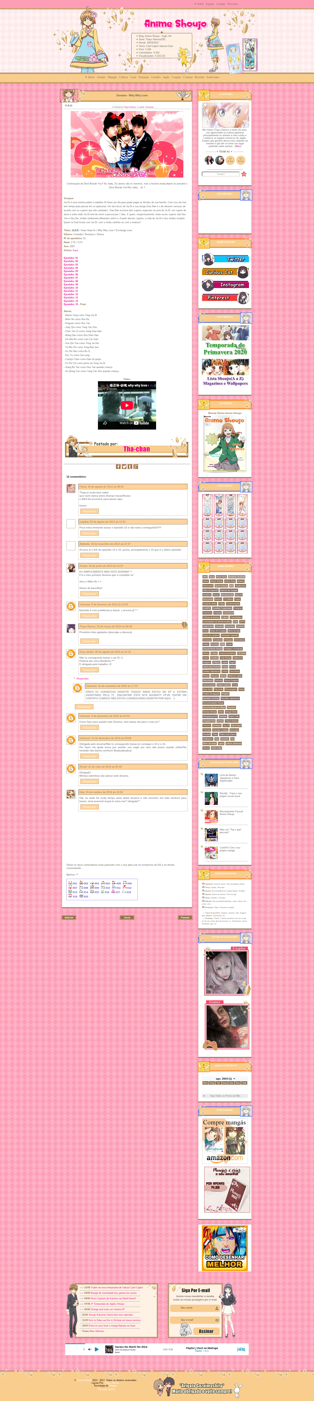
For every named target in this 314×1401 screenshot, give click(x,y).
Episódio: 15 (71, 304)
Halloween (237, 658)
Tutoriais (207, 730)
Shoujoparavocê (210, 716)
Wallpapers (208, 739)
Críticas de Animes (211, 617)
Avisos (216, 595)
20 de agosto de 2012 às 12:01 (108, 521)
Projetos (225, 694)
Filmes (206, 653)
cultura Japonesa (233, 743)
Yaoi (217, 739)
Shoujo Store (231, 712)
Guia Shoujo (225, 658)
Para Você (207, 689)
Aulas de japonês (210, 590)
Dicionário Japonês (229, 635)
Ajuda (211, 577)
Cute (235, 622)
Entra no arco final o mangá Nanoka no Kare (112, 1325)
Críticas (123, 77)
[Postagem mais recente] (69, 919)
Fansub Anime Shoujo (212, 649)
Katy (82, 792)
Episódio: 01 (71, 258)
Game (205, 658)
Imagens (207, 662)
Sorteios (223, 716)
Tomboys (217, 725)
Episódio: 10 (71, 287)
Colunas (188, 77)
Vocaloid (206, 734)
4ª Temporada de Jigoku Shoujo (107, 1304)
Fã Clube (241, 653)
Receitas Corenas (211, 698)
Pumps (84, 565)
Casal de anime (210, 604)
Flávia (83, 486)
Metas (223, 676)
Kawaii (232, 667)
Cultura (225, 617)
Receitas (199, 77)
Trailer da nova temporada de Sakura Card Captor (117, 1287)
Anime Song (230, 581)
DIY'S (242, 622)
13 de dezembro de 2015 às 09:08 (111, 738)
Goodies (156, 77)
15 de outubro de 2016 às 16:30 (104, 792)
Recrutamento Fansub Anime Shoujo (231, 813)
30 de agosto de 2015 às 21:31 (113, 651)
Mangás (112, 77)
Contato (220, 3)
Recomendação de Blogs (214, 707)
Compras (238, 608)
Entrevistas (213, 77)
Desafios (219, 626)
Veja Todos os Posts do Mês (225, 1095)
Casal (133, 77)
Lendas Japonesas (211, 671)
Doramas (143, 77)
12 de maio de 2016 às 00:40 (105, 766)
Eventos (214, 644)
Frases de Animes (227, 653)
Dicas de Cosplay (218, 631)
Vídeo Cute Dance (228, 734)
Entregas (228, 640)
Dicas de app (234, 631)
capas (221, 743)
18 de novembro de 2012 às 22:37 (111, 543)
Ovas (234, 685)
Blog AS (238, 595)
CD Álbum (228, 599)
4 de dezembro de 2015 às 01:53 (110, 715)
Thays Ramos (129, 107)
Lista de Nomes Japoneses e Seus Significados (229, 778)
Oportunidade (209, 685)
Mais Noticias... (98, 1331)
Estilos (206, 644)
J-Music (216, 662)
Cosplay (176, 77)
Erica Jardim (87, 651)
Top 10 (226, 725)
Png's (241, 689)
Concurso (207, 613)
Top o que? (236, 725)
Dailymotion (208, 626)
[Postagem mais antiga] (185, 919)
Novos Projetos (231, 680)
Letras (225, 671)
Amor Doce (221, 577)
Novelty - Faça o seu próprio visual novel (231, 795)
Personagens (231, 689)
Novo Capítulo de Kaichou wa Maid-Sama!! (113, 1298)
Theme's (207, 725)
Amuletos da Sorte (237, 577)
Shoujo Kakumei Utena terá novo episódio (111, 1314)
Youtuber (225, 739)
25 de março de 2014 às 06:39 (114, 626)
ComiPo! (206, 608)
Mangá (206, 676)
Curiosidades (236, 617)
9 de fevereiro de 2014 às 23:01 (109, 604)
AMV (205, 577)
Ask (231, 586)
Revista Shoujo (209, 712)
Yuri (232, 739)
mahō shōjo (216, 748)
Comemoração (232, 604)
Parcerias (233, 3)
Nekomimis (208, 680)
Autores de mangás (228, 590)
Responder (89, 511)
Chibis (221, 604)
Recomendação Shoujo (213, 703)
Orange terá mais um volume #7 (108, 1309)
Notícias (218, 680)
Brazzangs (208, 599)
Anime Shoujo (217, 581)
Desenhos (229, 626)
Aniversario (208, 586)
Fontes (214, 653)
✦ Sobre (199, 3)
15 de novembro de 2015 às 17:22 (118, 686)
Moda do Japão (235, 676)
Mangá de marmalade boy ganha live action (114, 1293)
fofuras (206, 748)
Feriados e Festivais (233, 649)
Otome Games (223, 685)
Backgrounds (227, 595)
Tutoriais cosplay (220, 730)
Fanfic (229, 644)
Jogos (232, 662)
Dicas (205, 631)
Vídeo (215, 734)
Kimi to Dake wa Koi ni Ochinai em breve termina (114, 1320)
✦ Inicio (89, 77)
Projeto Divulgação (211, 694)
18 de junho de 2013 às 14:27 (106, 565)
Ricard (83, 766)
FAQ (222, 644)
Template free (209, 721)
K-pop (225, 667)
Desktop (240, 626)
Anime (205, 581)
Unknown (85, 604)
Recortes (231, 707)
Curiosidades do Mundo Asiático (217, 622)
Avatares (207, 595)
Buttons (218, 599)
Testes (220, 721)
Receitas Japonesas (230, 698)
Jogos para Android (211, 667)
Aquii (75, 250)
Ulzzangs (234, 730)
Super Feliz (234, 716)
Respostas (83, 678)
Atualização (240, 586)
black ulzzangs (209, 743)
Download (217, 640)
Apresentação (221, 586)
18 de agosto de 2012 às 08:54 (106, 486)
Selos (220, 712)
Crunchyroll (228, 613)
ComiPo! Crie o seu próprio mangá (230, 849)
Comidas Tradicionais (222, 608)
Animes (101, 77)
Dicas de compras (211, 635)
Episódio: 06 (71, 274)
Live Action (234, 671)
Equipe (210, 3)
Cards (237, 599)
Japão (166, 77)
